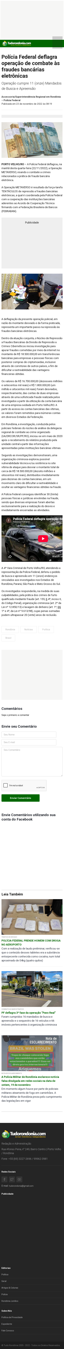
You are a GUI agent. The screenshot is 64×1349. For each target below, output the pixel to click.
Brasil (8, 638)
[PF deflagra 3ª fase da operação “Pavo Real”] (32, 988)
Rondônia (10, 629)
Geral (3, 1281)
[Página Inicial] (16, 43)
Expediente (6, 1324)
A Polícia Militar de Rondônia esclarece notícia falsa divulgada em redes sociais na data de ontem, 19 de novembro (30, 1080)
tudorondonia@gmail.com (21, 1186)
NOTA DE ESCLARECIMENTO (11, 1073)
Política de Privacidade (12, 1317)
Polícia (4, 1294)
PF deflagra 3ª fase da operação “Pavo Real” (28, 1012)
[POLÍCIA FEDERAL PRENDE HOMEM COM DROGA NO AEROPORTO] (32, 916)
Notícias (28, 629)
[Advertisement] (32, 674)
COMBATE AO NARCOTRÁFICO (12, 1009)
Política (46, 629)
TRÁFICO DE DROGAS (9, 937)
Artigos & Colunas (9, 1288)
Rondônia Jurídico (9, 1301)
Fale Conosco (7, 1330)
